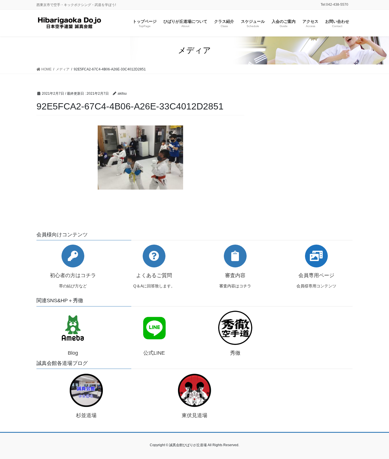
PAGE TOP (374, 440)
